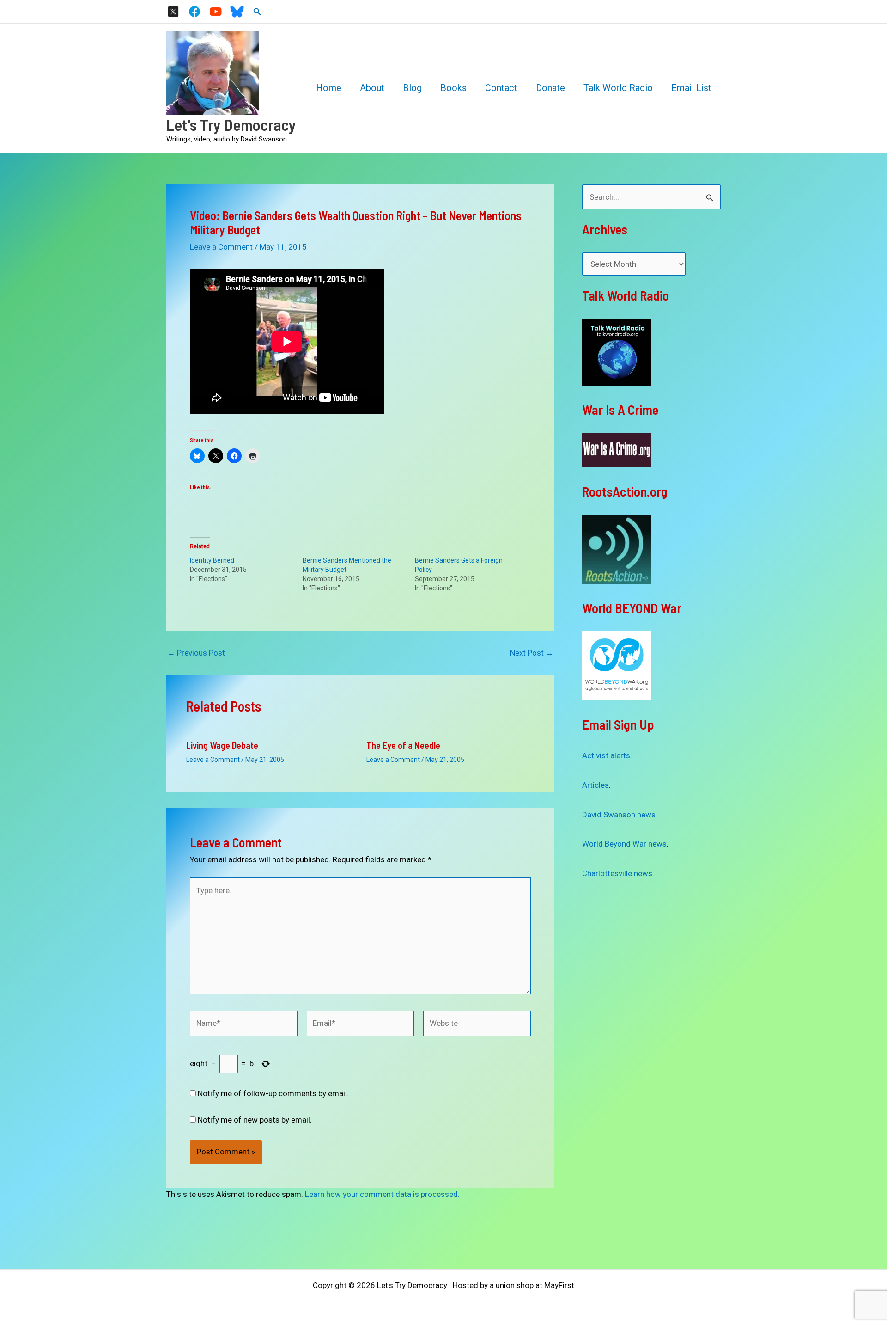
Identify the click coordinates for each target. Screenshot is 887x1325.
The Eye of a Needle (403, 745)
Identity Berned (212, 560)
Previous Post (196, 653)
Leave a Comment (221, 247)
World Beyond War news (624, 843)
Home (328, 87)
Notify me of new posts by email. (255, 1119)
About (372, 87)
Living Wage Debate (222, 745)
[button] (257, 12)
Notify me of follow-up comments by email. (273, 1093)
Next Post (531, 653)
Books (453, 87)
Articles (595, 785)
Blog (412, 87)
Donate (550, 87)
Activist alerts (606, 755)
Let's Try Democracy (231, 124)
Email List (691, 87)
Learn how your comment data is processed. (382, 1194)
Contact (501, 87)
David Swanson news (619, 814)
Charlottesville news (617, 873)
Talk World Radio (618, 87)
